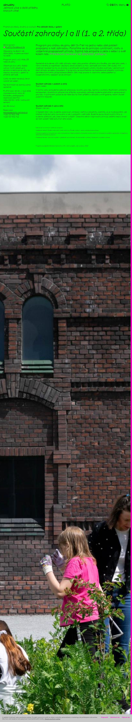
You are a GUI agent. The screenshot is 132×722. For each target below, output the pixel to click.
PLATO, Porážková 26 (15, 47)
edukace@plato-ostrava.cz (15, 112)
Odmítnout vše (115, 717)
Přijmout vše (126, 717)
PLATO (66, 4)
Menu (124, 4)
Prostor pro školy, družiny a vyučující (19, 27)
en (116, 4)
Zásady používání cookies (52, 719)
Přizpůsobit (104, 717)
